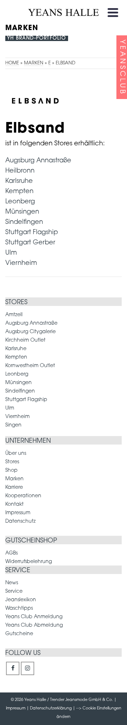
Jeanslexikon (20, 600)
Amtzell (14, 315)
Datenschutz (20, 521)
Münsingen (22, 212)
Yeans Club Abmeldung (34, 625)
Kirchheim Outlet (25, 340)
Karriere (14, 487)
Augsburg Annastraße (38, 161)
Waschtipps (19, 608)
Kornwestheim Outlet (30, 366)
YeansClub (122, 67)
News (11, 583)
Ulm (11, 253)
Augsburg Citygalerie (30, 332)
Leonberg (20, 202)
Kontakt (14, 504)
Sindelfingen (24, 222)
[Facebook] (12, 668)
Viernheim (21, 263)
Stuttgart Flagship (31, 233)
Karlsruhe (19, 181)
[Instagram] (27, 668)
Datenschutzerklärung (51, 708)
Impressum (17, 513)
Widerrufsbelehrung (28, 561)
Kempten (19, 191)
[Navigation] (113, 12)
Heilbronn (20, 171)
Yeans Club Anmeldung (33, 617)
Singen (13, 425)
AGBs (11, 553)
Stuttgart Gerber (30, 243)
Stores (12, 462)
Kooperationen (23, 496)
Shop (11, 470)
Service (14, 591)
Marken (14, 479)
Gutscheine (19, 634)
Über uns (15, 453)
